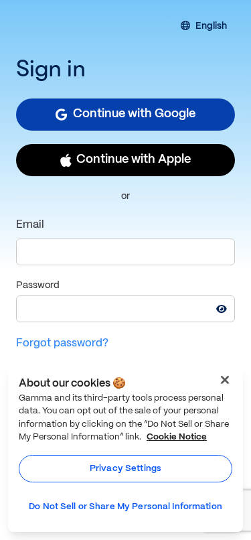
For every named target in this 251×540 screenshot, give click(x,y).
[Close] (225, 380)
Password (38, 285)
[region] (125, 448)
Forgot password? (62, 343)
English (211, 26)
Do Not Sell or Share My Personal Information (125, 506)
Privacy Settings (125, 468)
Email (30, 225)
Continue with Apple (133, 159)
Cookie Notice (177, 437)
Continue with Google (134, 114)
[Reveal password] (221, 309)
